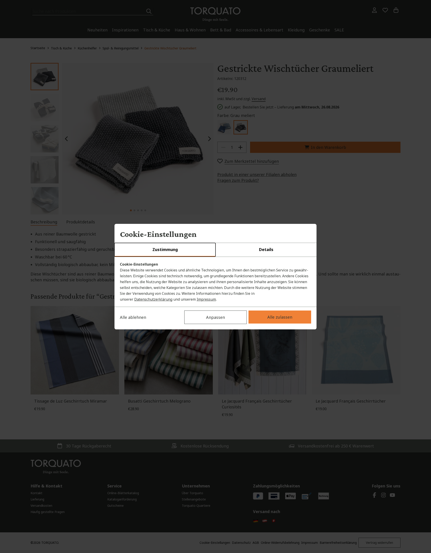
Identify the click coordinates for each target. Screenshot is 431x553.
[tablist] (215, 250)
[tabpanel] (215, 282)
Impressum (206, 299)
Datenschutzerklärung (153, 299)
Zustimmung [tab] (165, 249)
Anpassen (215, 317)
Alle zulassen (279, 317)
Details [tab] (266, 249)
